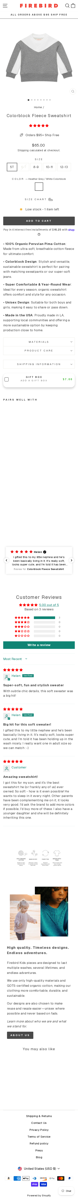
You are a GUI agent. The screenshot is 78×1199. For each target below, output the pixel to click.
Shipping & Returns (39, 1116)
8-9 (36, 167)
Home (38, 107)
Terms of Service (39, 1137)
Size (39, 159)
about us (20, 1035)
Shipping (23, 150)
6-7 (23, 167)
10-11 (49, 167)
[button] (39, 126)
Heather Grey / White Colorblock (39, 186)
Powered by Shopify (39, 1195)
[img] (13, 670)
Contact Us (39, 1123)
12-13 (64, 167)
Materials (39, 342)
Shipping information (39, 364)
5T (12, 167)
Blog (39, 1157)
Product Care (39, 350)
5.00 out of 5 (49, 605)
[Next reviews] (71, 560)
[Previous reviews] (6, 560)
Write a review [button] (39, 645)
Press (39, 1150)
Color (39, 179)
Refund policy (39, 1143)
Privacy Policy (39, 1130)
